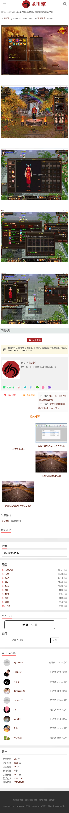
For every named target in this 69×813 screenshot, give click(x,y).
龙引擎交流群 (18, 800)
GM (6, 582)
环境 (7, 602)
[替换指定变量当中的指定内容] (18, 491)
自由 (8, 606)
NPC (7, 594)
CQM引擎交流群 (31, 800)
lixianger (17, 672)
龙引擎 (6, 18)
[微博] (19, 388)
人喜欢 (12, 395)
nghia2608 (18, 662)
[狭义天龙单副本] (18, 439)
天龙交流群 (43, 800)
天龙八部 (9, 570)
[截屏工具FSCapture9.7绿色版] (51, 433)
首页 (3, 12)
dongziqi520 (19, 691)
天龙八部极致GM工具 (51, 476)
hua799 (17, 719)
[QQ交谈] (43, 388)
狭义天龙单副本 (18, 449)
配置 (7, 586)
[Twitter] (25, 388)
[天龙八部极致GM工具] (51, 461)
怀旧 (7, 590)
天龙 (7, 574)
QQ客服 (52, 800)
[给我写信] (49, 388)
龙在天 (17, 682)
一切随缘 (18, 738)
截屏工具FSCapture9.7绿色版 (51, 446)
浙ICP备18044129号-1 (56, 806)
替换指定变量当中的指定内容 (18, 506)
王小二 (17, 728)
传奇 (7, 578)
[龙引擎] (34, 7)
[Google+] (31, 388)
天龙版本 (11, 12)
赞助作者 (11, 387)
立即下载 (36, 340)
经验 (7, 598)
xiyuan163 (18, 700)
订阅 (55, 640)
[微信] (37, 388)
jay (15, 710)
